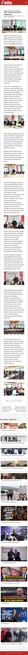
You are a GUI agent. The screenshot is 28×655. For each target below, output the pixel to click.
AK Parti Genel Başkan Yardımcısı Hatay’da (11, 542)
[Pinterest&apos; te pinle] (18, 401)
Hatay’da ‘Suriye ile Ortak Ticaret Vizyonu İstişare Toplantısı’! (20, 409)
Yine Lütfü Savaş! (5, 603)
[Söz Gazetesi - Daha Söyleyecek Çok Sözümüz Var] (9, 2)
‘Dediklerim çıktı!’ (5, 623)
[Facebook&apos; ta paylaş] (9, 401)
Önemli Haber (15, 10)
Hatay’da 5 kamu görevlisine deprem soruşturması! (7, 409)
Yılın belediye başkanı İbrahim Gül (9, 562)
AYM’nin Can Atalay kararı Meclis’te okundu (11, 522)
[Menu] (26, 2)
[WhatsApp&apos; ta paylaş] (7, 401)
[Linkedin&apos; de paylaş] (21, 401)
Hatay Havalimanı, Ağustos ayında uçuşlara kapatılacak (13, 455)
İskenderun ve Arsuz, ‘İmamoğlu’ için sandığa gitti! (12, 643)
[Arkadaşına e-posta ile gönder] (15, 401)
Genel (5, 10)
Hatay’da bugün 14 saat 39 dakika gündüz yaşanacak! (13, 468)
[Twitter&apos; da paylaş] (12, 401)
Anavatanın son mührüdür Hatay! (8, 430)
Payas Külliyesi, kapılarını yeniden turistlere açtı (11, 480)
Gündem (10, 10)
